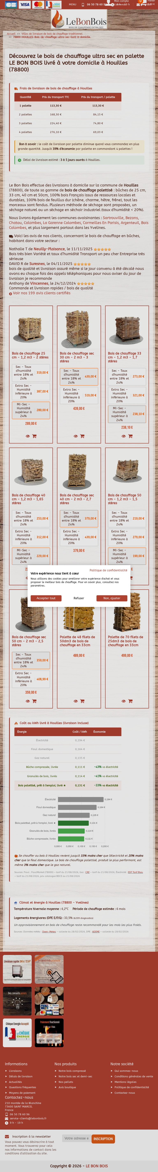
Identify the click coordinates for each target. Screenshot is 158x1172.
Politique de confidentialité (108, 570)
